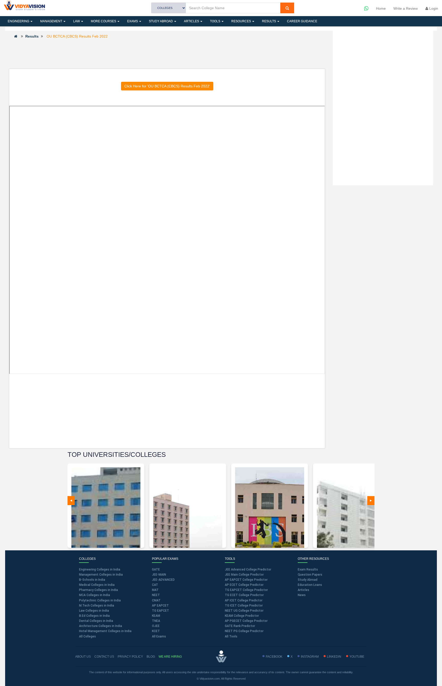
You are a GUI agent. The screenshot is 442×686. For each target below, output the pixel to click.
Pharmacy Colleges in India (98, 590)
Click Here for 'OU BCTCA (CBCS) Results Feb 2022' (167, 86)
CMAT (156, 600)
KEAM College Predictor (242, 616)
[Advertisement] (167, 53)
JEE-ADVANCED (163, 580)
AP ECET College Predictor (244, 585)
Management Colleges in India (101, 574)
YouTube (356, 656)
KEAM (156, 616)
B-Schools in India (92, 580)
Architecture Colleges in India (100, 626)
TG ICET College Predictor (244, 605)
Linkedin (334, 656)
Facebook (274, 656)
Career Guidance (302, 21)
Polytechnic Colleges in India (100, 600)
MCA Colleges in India (94, 595)
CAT (155, 585)
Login (433, 8)
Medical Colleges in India (97, 585)
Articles (192, 21)
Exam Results (308, 569)
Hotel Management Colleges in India (105, 631)
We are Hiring (170, 656)
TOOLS (215, 21)
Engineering (19, 21)
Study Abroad (161, 21)
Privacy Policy (130, 656)
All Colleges (87, 636)
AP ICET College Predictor (243, 600)
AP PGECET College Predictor (246, 621)
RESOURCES (241, 21)
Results (269, 21)
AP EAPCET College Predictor (246, 580)
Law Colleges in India (94, 610)
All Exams (159, 636)
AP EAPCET (160, 605)
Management (51, 21)
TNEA (156, 621)
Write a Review (405, 8)
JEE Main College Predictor (244, 574)
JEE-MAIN (159, 574)
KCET (156, 631)
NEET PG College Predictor (244, 631)
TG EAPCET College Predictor (246, 590)
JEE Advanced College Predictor (248, 569)
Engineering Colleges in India (99, 569)
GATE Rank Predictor (240, 626)
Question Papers (310, 574)
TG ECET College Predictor (244, 595)
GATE (156, 569)
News (302, 595)
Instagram (310, 656)
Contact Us (104, 656)
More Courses (104, 21)
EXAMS (133, 21)
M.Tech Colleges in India (96, 605)
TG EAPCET (160, 610)
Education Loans (310, 585)
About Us (83, 656)
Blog (151, 656)
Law (77, 21)
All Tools (231, 636)
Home (381, 8)
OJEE (156, 626)
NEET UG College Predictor (244, 610)
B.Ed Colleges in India (94, 616)
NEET (156, 595)
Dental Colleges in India (96, 621)
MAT (155, 590)
